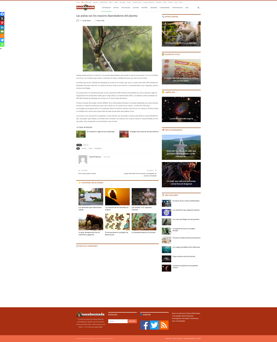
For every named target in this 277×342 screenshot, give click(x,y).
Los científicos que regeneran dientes (186, 210)
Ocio (173, 321)
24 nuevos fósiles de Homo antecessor (187, 238)
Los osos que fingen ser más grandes (186, 219)
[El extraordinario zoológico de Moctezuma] (117, 221)
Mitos (111, 2)
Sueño (129, 2)
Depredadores (98, 148)
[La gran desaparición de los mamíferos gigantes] (91, 221)
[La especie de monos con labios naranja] (166, 231)
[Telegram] (2, 40)
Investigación (177, 8)
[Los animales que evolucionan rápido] (91, 196)
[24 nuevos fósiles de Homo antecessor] (166, 240)
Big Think (86, 145)
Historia (144, 8)
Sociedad (153, 8)
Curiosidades (165, 8)
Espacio (95, 2)
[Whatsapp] (2, 44)
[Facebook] (2, 14)
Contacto (198, 338)
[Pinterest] (2, 23)
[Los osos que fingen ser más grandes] (166, 221)
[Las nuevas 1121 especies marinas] (144, 196)
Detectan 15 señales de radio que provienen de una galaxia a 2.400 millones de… (181, 153)
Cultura (136, 8)
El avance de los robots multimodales (186, 201)
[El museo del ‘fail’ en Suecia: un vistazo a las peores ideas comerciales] (181, 71)
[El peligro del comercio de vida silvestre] (124, 134)
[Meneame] (2, 36)
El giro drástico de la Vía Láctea (184, 256)
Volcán (170, 2)
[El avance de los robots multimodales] (166, 203)
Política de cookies (177, 338)
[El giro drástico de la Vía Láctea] (166, 258)
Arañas (90, 148)
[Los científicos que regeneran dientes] (166, 212)
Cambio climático (148, 2)
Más (180, 2)
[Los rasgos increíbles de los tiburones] (166, 249)
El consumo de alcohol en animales (181, 43)
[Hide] (1, 49)
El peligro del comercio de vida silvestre (144, 131)
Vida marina (103, 2)
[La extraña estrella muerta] (181, 109)
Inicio (78, 2)
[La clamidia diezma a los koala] (144, 221)
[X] (2, 18)
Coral (176, 2)
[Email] (2, 31)
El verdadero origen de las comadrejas (101, 131)
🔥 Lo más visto (86, 2)
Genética (159, 2)
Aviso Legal (168, 338)
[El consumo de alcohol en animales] (181, 34)
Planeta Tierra (137, 2)
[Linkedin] (2, 27)
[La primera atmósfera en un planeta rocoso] (166, 268)
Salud (116, 2)
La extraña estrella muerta (181, 118)
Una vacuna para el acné (87, 173)
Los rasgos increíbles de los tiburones (186, 247)
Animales (83, 148)
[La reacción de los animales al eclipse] (117, 196)
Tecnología (125, 8)
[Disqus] (117, 278)
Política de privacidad (189, 338)
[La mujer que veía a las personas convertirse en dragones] (181, 174)
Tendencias (194, 318)
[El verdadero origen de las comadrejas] (81, 134)
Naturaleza (106, 8)
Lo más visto (181, 313)
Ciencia (116, 8)
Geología (122, 2)
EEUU (165, 2)
